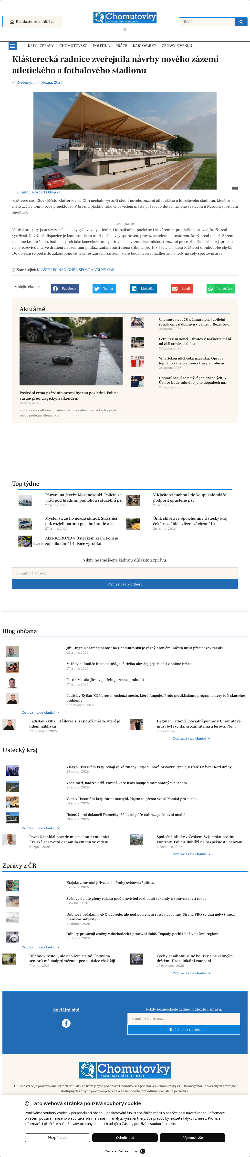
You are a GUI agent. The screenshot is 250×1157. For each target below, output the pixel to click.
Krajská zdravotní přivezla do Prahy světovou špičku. (110, 882)
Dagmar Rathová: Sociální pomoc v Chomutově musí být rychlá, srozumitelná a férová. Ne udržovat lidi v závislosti (199, 724)
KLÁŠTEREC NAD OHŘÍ (57, 269)
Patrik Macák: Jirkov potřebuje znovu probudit (105, 679)
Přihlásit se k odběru (125, 584)
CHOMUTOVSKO (73, 45)
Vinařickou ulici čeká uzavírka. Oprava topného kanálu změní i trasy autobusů (191, 361)
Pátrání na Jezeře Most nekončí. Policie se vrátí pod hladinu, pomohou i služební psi (84, 497)
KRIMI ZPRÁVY (41, 45)
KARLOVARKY (144, 45)
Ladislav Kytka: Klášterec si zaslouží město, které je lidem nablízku (74, 724)
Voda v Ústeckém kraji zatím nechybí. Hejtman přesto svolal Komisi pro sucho (131, 799)
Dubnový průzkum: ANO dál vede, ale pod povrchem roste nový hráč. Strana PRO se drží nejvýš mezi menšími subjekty (150, 917)
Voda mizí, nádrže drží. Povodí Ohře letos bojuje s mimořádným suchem (126, 783)
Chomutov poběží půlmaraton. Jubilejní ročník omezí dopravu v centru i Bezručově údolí (194, 322)
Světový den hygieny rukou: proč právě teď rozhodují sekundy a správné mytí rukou (136, 898)
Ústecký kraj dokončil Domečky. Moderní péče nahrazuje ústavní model (125, 814)
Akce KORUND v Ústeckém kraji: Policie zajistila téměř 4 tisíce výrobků (81, 541)
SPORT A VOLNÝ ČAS (96, 269)
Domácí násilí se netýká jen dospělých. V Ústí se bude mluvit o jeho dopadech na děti (193, 380)
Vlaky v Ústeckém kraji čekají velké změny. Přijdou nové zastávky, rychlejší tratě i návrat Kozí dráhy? (149, 767)
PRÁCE (121, 45)
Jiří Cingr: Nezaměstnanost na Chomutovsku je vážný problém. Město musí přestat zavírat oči (144, 648)
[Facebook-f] (66, 1023)
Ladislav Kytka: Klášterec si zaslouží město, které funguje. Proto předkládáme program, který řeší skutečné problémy (155, 698)
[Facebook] (125, 29)
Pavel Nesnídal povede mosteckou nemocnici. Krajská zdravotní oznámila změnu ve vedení (70, 839)
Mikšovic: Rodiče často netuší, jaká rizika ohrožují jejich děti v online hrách (129, 664)
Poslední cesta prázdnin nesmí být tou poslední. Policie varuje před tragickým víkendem (69, 395)
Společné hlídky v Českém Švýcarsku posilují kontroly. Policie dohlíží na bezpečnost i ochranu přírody (200, 839)
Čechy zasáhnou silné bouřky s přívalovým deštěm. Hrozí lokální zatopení (195, 959)
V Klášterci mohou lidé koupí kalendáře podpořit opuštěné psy (189, 497)
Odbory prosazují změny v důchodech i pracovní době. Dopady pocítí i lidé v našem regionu (142, 934)
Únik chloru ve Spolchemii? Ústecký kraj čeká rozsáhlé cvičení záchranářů (190, 521)
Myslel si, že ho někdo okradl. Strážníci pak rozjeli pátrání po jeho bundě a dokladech (81, 521)
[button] (13, 46)
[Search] (241, 22)
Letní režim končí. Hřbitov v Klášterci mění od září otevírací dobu (195, 341)
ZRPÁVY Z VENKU (177, 45)
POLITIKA (101, 45)
